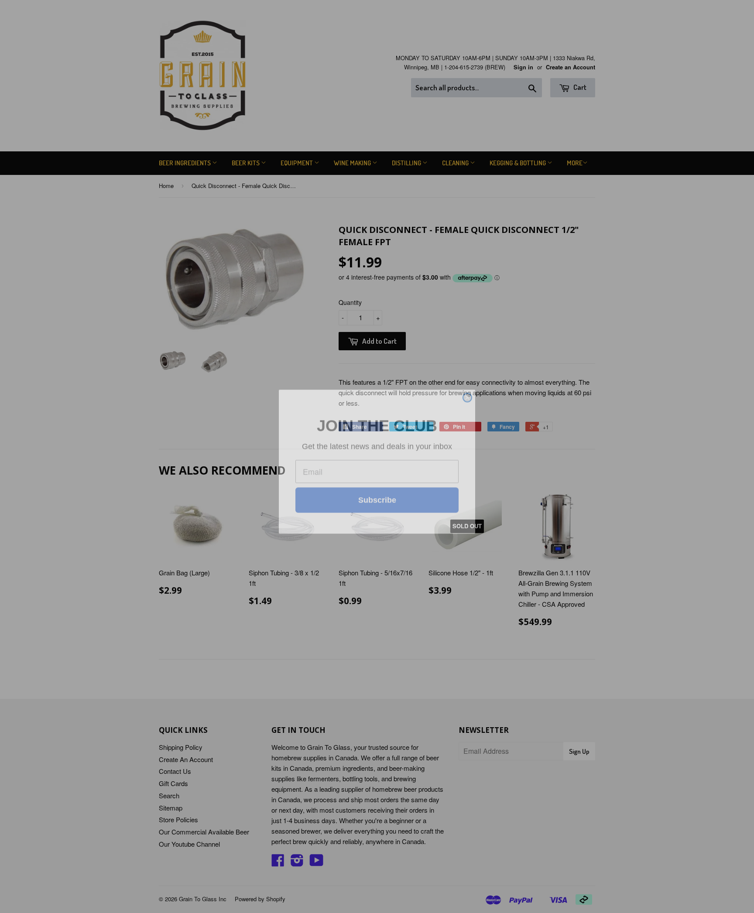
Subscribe (377, 523)
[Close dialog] (467, 364)
